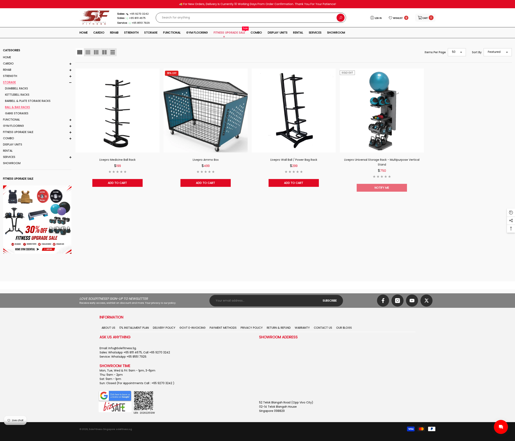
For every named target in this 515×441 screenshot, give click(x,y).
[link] (37, 219)
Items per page (435, 52)
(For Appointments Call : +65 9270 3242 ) (145, 383)
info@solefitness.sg (122, 348)
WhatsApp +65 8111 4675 (125, 352)
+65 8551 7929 (141, 23)
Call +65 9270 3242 (156, 352)
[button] (425, 18)
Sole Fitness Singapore (102, 429)
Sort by (477, 52)
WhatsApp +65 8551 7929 (128, 357)
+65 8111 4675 (137, 18)
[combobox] (246, 17)
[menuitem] (37, 57)
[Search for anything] (251, 18)
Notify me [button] (382, 188)
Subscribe (330, 301)
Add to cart (117, 183)
